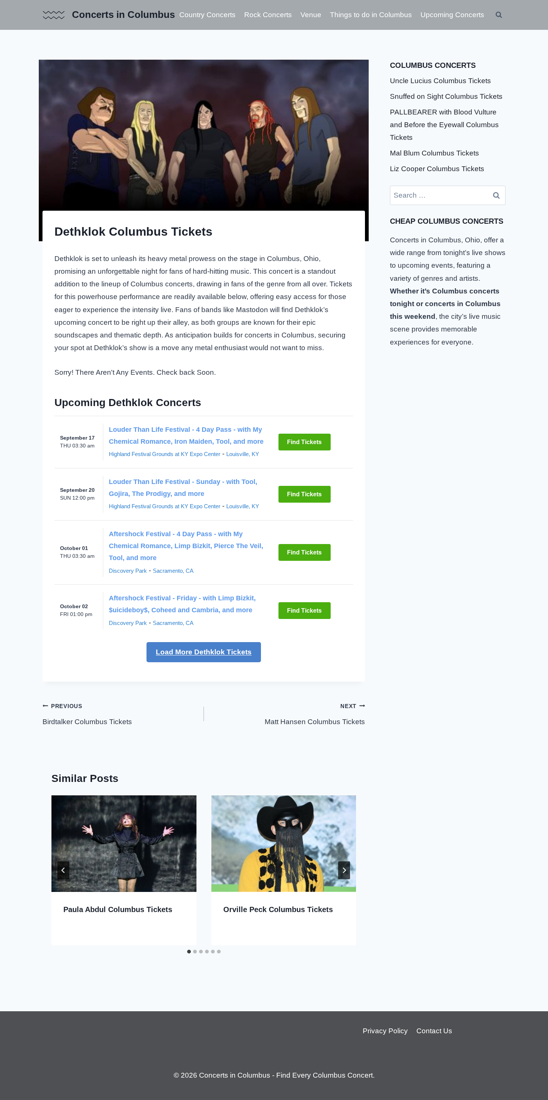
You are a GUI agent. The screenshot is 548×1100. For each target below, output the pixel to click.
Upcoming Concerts (452, 15)
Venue (310, 15)
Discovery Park (128, 571)
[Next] (344, 870)
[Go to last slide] (63, 870)
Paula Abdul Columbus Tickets (117, 909)
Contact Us (434, 1031)
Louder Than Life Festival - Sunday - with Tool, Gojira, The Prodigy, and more (183, 487)
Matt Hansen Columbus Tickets (315, 714)
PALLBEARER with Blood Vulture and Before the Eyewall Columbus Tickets (444, 124)
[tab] (189, 951)
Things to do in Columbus (371, 15)
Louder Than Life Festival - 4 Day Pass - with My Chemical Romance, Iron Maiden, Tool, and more (186, 435)
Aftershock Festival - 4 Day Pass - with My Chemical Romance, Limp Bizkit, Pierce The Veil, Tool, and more (186, 546)
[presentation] (123, 843)
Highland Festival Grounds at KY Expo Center (164, 454)
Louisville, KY (242, 454)
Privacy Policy (385, 1031)
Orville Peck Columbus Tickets (278, 909)
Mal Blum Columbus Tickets (434, 153)
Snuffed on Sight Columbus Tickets (446, 96)
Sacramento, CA (173, 571)
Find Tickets (304, 442)
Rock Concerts (268, 15)
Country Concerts (207, 15)
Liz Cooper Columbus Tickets (437, 169)
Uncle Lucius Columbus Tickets (440, 81)
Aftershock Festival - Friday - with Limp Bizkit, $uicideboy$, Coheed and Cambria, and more (182, 604)
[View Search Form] (499, 15)
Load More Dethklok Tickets (204, 652)
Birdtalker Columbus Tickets (87, 714)
